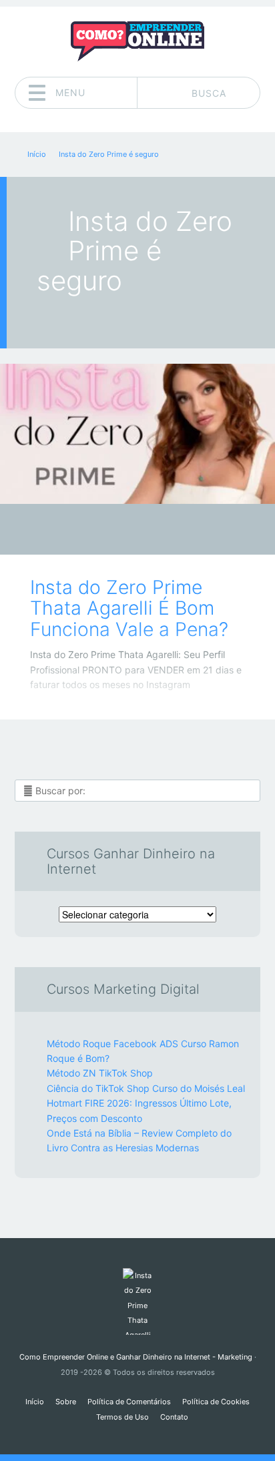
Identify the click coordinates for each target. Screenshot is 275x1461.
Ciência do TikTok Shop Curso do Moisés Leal (146, 1088)
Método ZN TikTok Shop (100, 1073)
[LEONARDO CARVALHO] (163, 530)
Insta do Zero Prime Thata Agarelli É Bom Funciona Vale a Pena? (129, 608)
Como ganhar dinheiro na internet (128, 533)
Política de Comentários (129, 1401)
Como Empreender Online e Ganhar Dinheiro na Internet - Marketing (135, 1357)
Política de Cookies (216, 1401)
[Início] (137, 1301)
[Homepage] (137, 41)
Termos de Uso (122, 1417)
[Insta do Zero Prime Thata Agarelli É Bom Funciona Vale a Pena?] (137, 434)
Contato (174, 1417)
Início (34, 1401)
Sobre (65, 1401)
